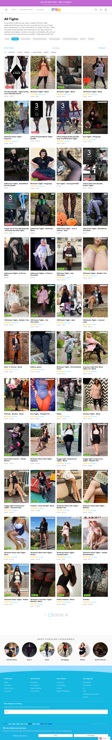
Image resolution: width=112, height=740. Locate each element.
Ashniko (86, 599)
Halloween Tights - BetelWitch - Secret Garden (16, 184)
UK (84, 688)
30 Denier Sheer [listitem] (25, 39)
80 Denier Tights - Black (39, 92)
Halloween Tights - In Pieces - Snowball (41, 274)
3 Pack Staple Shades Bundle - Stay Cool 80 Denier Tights (68, 138)
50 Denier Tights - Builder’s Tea (95, 273)
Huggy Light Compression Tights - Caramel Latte (14, 507)
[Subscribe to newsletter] (106, 712)
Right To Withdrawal (63, 691)
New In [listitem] (7, 39)
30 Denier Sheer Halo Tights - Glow (15, 553)
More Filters (9, 48)
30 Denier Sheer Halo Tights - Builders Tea (68, 507)
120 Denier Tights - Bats (66, 320)
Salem (59, 414)
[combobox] (104, 738)
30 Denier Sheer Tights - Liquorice (13, 138)
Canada (85, 697)
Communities (61, 685)
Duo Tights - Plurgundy (92, 137)
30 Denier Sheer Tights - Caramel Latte (66, 553)
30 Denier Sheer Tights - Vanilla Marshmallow (95, 553)
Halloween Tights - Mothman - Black (42, 229)
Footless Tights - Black (91, 414)
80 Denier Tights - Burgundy (41, 184)
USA (84, 691)
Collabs (59, 688)
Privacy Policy (67, 731)
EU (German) (87, 685)
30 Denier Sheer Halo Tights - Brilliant (94, 507)
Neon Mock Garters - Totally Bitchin (15, 460)
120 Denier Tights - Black (92, 92)
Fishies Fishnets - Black (65, 599)
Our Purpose (34, 685)
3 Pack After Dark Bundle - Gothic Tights (93, 184)
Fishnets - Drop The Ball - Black (42, 506)
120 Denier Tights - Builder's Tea (16, 320)
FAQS (6, 682)
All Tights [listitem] (15, 39)
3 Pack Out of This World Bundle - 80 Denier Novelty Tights (16, 229)
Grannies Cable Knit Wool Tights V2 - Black (93, 368)
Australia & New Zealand (91, 694)
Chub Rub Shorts (26, 9)
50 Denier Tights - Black (66, 92)
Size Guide (7, 685)
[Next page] (66, 615)
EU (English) (87, 682)
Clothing (40, 9)
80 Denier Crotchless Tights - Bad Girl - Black (41, 600)
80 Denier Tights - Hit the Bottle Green (69, 368)
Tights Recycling (35, 688)
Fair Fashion (34, 682)
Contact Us (60, 682)
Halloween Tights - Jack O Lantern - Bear (67, 229)
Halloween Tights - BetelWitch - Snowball (95, 229)
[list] (56, 39)
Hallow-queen (35, 367)
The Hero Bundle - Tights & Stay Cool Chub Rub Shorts (16, 93)
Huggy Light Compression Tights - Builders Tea (93, 460)
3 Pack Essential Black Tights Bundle (41, 138)
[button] (6, 10)
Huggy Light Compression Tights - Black (67, 460)
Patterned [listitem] (91, 39)
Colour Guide (8, 688)
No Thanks (91, 735)
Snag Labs (7, 691)
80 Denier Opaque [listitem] (55, 39)
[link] (101, 10)
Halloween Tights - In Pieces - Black (15, 274)
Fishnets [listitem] (83, 39)
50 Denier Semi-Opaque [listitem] (39, 39)
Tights (14, 9)
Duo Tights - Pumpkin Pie (40, 414)
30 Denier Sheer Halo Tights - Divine (41, 553)
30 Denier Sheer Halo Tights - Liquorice (41, 460)
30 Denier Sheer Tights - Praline (16, 599)
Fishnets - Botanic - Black (14, 414)
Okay (55, 735)
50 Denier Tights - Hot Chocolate (65, 274)
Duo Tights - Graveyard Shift (68, 184)
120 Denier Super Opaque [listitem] (70, 39)
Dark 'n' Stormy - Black (13, 367)
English (105, 738)
